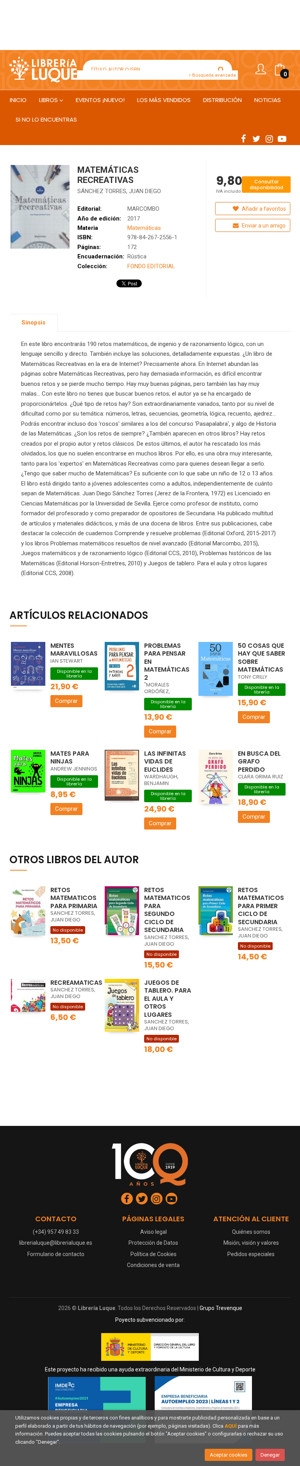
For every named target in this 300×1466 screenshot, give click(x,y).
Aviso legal (153, 1232)
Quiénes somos (251, 1232)
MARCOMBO (143, 208)
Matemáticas (144, 227)
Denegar (270, 1455)
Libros (49, 100)
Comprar (66, 700)
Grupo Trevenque (221, 1308)
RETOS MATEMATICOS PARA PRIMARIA (73, 897)
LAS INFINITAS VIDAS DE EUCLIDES (165, 761)
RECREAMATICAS (76, 982)
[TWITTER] (256, 138)
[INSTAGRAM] (269, 138)
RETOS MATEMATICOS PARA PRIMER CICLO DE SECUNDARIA (261, 906)
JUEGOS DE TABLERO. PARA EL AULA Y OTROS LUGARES (167, 998)
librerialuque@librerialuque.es (55, 1243)
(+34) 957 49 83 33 (56, 1232)
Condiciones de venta (153, 1265)
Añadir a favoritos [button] (263, 209)
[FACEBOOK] (243, 138)
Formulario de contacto (55, 1254)
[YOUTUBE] (282, 138)
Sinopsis (33, 322)
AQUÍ (231, 1426)
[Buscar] (221, 69)
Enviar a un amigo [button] (263, 225)
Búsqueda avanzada (213, 75)
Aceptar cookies (228, 1455)
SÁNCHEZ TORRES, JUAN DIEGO (119, 191)
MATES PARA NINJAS (69, 757)
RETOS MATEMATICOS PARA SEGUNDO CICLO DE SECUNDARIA (167, 910)
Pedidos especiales (251, 1254)
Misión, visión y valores (251, 1243)
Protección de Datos (153, 1243)
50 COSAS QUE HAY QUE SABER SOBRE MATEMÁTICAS (261, 657)
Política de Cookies (153, 1254)
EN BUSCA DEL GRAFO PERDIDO (259, 761)
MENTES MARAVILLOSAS (74, 649)
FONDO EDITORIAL (151, 266)
